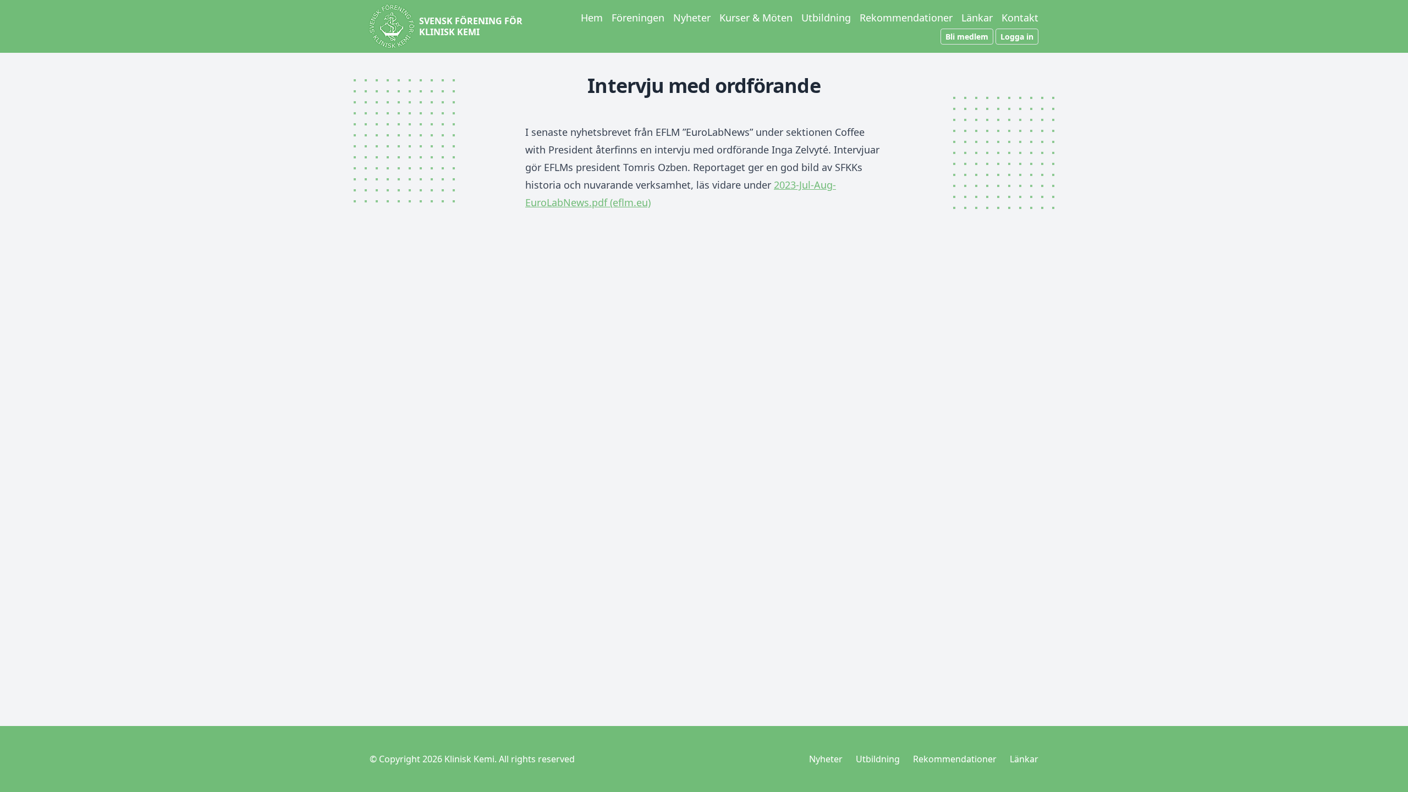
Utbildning (826, 17)
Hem (592, 17)
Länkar (977, 17)
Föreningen (638, 17)
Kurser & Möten (756, 17)
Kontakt (1020, 17)
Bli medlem (966, 36)
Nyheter (692, 17)
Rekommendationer (906, 17)
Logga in (1016, 36)
